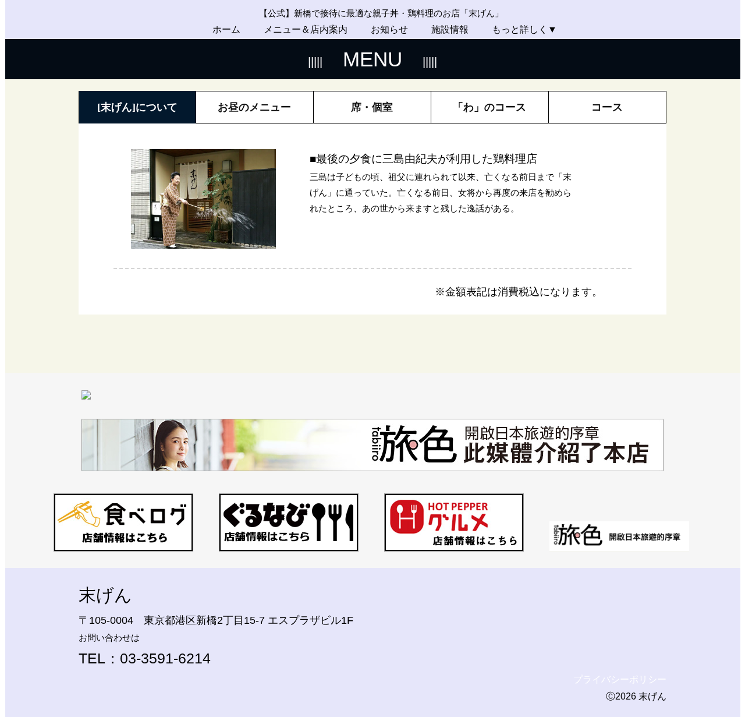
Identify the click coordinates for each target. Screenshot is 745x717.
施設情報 (450, 29)
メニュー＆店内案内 (305, 29)
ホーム (226, 29)
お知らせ (389, 29)
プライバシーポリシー (619, 679)
